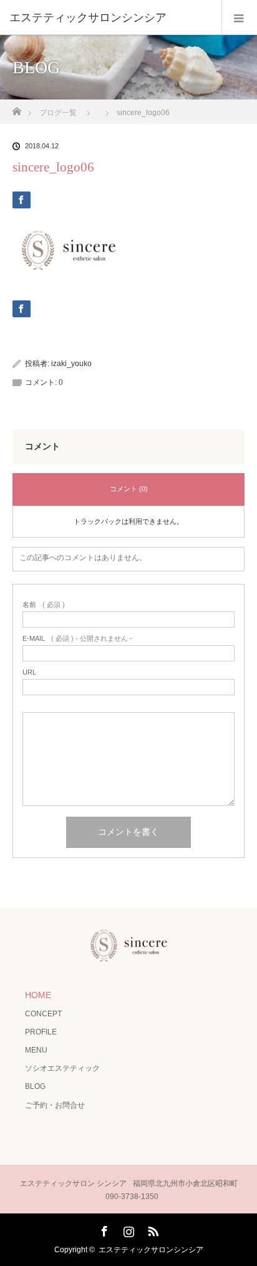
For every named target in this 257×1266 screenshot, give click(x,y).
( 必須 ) (43, 604)
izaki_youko (71, 363)
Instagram (127, 1229)
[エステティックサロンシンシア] (109, 17)
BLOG (35, 1086)
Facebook (103, 1229)
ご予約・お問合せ (55, 1105)
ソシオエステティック (62, 1068)
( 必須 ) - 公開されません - (77, 638)
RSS (151, 1229)
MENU (36, 1050)
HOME (38, 995)
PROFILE (41, 1032)
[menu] (239, 17)
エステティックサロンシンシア (151, 1249)
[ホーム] (16, 108)
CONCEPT (43, 1013)
